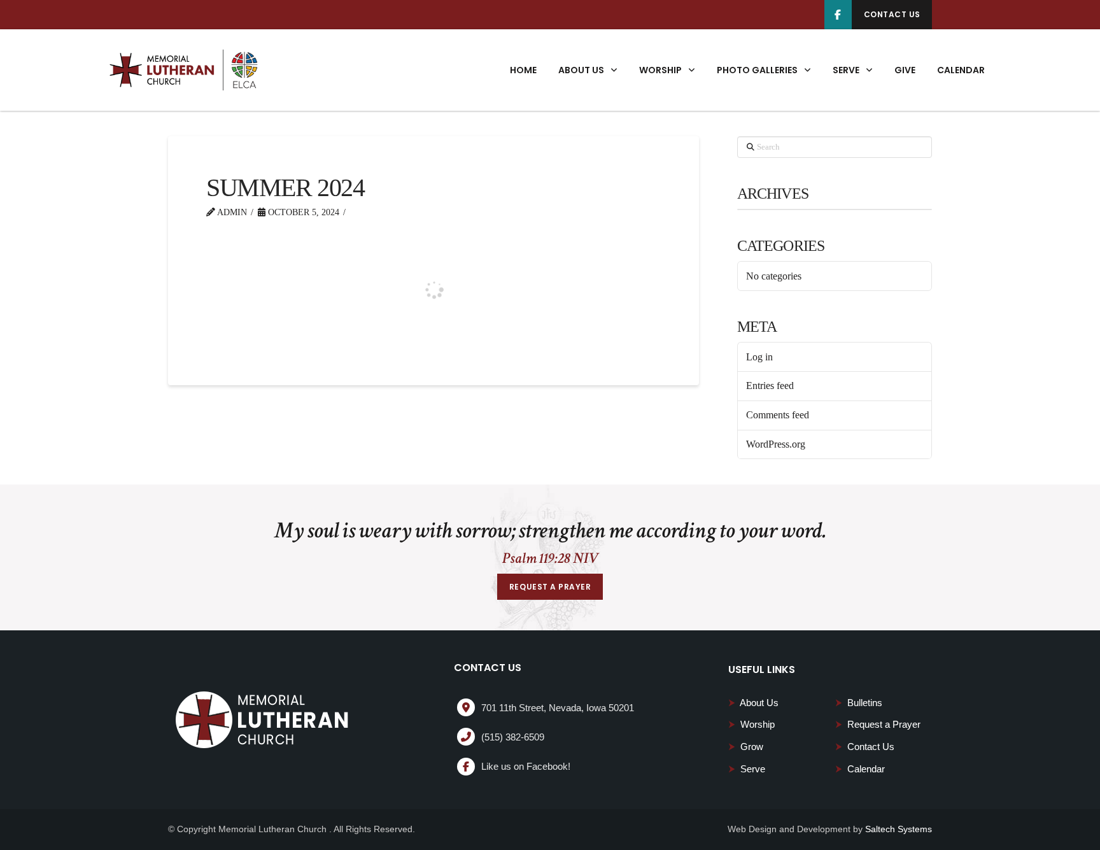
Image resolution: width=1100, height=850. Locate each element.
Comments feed (777, 414)
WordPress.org (775, 444)
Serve (746, 768)
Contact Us (864, 746)
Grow (745, 746)
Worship (751, 724)
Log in (759, 356)
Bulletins (858, 702)
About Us (753, 702)
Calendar (860, 768)
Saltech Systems (898, 829)
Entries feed (770, 385)
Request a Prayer (877, 724)
